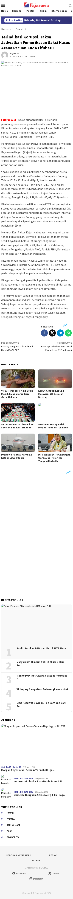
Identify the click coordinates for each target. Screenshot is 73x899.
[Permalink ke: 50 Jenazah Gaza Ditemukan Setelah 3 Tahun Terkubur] (18, 412)
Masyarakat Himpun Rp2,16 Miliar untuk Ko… (40, 663)
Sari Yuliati (13, 825)
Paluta (11, 818)
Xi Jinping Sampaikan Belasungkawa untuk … (42, 691)
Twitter (55, 873)
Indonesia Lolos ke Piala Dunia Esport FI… (39, 781)
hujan (10, 812)
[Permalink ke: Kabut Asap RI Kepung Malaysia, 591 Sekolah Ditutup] (55, 378)
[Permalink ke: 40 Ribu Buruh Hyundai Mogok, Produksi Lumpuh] (55, 412)
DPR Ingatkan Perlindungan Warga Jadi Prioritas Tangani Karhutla (54, 458)
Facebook (21, 873)
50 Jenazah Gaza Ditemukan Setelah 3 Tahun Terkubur (17, 426)
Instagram (38, 878)
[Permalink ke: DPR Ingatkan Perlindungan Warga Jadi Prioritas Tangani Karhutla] (55, 443)
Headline (16, 767)
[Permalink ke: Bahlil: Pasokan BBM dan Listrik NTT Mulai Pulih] (36, 624)
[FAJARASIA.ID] (36, 4)
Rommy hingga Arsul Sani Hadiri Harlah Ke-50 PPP (17, 346)
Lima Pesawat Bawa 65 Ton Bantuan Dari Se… (41, 704)
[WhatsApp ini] (68, 333)
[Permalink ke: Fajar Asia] (4, 54)
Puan (9, 831)
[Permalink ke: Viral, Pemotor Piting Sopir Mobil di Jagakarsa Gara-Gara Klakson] (18, 378)
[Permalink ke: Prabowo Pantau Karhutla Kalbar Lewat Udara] (18, 443)
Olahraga (6, 767)
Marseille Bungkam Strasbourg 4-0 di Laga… (40, 795)
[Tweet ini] (52, 333)
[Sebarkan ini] (44, 333)
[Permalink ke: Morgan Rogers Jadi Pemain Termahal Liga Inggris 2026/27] (36, 744)
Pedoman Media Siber (18, 855)
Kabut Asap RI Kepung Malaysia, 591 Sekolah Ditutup (51, 394)
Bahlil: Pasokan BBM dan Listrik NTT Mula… (42, 648)
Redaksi (53, 855)
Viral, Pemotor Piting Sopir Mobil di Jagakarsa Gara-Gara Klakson (17, 394)
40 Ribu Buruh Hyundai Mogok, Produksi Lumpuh (53, 426)
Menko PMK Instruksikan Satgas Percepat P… (41, 677)
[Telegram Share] (60, 333)
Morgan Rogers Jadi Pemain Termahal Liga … (28, 770)
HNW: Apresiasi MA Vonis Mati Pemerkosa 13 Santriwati (56, 346)
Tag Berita (13, 837)
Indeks (36, 860)
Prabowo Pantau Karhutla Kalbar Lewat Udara (16, 456)
